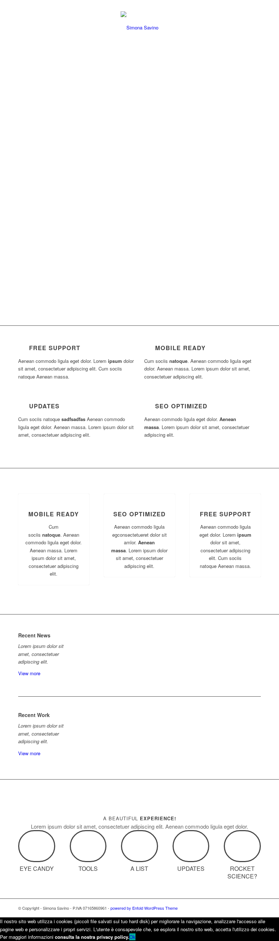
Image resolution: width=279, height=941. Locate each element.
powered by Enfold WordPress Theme (144, 908)
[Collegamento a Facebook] (211, 907)
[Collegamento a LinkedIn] (233, 907)
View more (29, 673)
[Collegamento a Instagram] (244, 907)
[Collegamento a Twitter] (222, 907)
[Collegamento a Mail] (255, 907)
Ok (132, 936)
